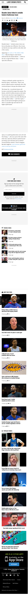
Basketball (5, 7)
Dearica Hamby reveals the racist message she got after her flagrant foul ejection (17, 252)
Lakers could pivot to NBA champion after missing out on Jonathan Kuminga (11, 377)
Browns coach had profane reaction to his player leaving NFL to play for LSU (16, 258)
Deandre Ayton (6, 9)
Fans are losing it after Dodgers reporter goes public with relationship (10, 489)
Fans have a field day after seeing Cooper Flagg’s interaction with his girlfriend (11, 449)
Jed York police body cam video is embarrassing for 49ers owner (15, 245)
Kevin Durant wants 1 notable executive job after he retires (8, 400)
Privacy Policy (18, 198)
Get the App (14, 564)
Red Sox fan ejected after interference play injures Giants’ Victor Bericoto (10, 547)
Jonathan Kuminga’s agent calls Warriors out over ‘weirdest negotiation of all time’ (11, 422)
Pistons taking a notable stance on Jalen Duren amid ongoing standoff (10, 310)
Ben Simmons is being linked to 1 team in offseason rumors (14, 231)
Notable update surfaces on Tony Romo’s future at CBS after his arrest (10, 508)
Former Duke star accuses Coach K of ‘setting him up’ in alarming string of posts (11, 469)
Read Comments (15, 154)
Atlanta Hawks (13, 7)
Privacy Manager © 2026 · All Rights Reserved (11, 573)
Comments (20, 18)
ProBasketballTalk (8, 149)
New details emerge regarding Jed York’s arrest (14, 528)
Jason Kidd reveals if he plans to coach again (12, 332)
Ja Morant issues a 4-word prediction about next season (8, 354)
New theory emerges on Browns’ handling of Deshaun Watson (15, 238)
